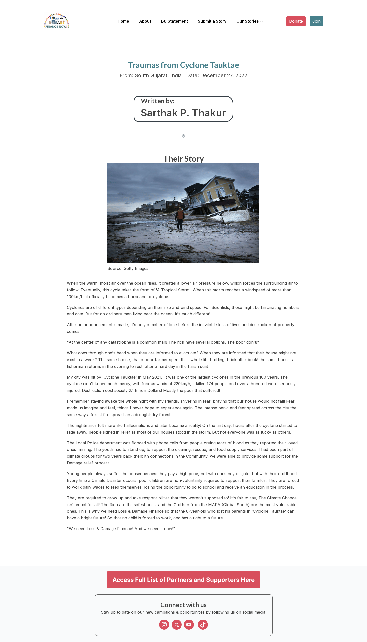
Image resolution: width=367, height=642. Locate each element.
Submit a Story (212, 21)
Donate (296, 21)
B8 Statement (174, 21)
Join (316, 21)
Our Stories (247, 21)
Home (123, 21)
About (145, 21)
